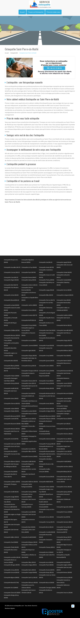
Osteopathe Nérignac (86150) (29, 542)
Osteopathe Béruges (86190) (12, 565)
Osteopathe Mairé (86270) (11, 285)
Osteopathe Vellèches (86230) (29, 482)
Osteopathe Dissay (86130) (28, 366)
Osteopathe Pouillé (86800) (64, 461)
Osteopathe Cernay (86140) (11, 570)
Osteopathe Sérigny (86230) (29, 355)
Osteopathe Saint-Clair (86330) (47, 330)
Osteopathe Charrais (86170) (29, 381)
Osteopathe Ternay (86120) (64, 527)
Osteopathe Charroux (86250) (12, 403)
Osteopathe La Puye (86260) (29, 267)
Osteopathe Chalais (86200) (11, 411)
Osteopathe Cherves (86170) (47, 300)
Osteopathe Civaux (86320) (46, 381)
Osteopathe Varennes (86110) (65, 522)
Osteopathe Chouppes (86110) (29, 371)
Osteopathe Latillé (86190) (28, 461)
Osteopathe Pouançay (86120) (47, 444)
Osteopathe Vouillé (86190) (11, 388)
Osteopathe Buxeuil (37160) (11, 582)
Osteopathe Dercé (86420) (46, 552)
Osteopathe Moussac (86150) (12, 335)
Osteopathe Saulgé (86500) (11, 497)
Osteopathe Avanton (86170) (29, 315)
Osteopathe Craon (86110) (11, 277)
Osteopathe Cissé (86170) (28, 449)
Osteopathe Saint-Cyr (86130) (29, 577)
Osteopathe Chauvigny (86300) (47, 587)
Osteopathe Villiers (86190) (28, 451)
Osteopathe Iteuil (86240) (63, 562)
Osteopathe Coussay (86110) (12, 272)
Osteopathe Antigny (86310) (28, 565)
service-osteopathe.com (16, 605)
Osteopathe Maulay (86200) (46, 388)
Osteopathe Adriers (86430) (46, 487)
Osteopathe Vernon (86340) (64, 290)
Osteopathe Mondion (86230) (47, 451)
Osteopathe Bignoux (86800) (11, 577)
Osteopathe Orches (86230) (64, 487)
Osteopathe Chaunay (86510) (47, 547)
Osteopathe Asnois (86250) (46, 403)
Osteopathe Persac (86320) (64, 439)
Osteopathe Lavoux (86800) (28, 340)
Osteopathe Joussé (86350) (64, 398)
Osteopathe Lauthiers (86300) (12, 482)
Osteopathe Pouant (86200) (46, 345)
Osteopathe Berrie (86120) (46, 527)
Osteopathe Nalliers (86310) (11, 537)
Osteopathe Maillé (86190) (46, 482)
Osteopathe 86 (14, 53)
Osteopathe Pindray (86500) (46, 280)
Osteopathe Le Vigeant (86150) (65, 295)
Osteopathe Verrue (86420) (46, 517)
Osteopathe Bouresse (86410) (47, 416)
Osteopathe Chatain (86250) (64, 272)
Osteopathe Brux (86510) (10, 451)
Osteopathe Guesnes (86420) (29, 456)
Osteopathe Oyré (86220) (63, 424)
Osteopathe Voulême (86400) (64, 315)
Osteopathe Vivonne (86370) (46, 570)
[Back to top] (74, 612)
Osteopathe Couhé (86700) (11, 418)
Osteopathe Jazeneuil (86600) (29, 345)
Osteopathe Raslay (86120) (46, 572)
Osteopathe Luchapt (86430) (11, 305)
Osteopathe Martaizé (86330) (12, 429)
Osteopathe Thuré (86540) (64, 355)
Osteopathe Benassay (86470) (12, 416)
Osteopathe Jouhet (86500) (11, 408)
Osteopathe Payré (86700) (28, 272)
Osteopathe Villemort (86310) (12, 461)
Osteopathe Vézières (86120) (64, 434)
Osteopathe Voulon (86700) (46, 267)
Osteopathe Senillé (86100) (11, 492)
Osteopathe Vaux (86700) (63, 517)
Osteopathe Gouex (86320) (28, 418)
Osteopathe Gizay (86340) (64, 300)
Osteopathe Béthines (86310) (64, 350)
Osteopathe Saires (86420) (11, 398)
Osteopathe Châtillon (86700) (11, 330)
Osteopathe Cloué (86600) (11, 542)
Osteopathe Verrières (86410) (65, 466)
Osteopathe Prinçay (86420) (28, 325)
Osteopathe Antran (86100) (11, 295)
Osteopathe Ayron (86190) (46, 562)
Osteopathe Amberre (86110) (29, 285)
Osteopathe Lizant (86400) (28, 512)
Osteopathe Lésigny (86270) (64, 340)
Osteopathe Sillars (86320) (28, 562)
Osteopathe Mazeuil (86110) (11, 300)
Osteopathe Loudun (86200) (28, 411)
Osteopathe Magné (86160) (11, 280)
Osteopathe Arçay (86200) (64, 411)
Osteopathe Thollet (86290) (11, 547)
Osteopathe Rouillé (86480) (28, 537)
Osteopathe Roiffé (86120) (28, 320)
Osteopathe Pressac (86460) (64, 512)
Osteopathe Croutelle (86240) (47, 532)
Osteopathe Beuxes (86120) (64, 476)
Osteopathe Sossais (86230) (11, 572)
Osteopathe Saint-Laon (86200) (12, 444)
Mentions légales (10, 608)
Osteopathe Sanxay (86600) (28, 492)
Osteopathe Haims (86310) (28, 570)
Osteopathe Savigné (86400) (29, 572)
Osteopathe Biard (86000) (28, 527)
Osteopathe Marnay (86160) (46, 383)
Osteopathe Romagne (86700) (65, 429)
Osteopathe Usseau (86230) (46, 476)
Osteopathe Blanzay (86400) (11, 366)
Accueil (22, 12)
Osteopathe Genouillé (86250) (65, 330)
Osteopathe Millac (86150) (46, 295)
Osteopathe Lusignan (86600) (64, 345)
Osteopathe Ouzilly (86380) (64, 280)
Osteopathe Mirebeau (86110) (47, 393)
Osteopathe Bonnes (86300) (64, 572)
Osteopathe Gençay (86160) (11, 383)
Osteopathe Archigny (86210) (47, 411)
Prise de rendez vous (53, 12)
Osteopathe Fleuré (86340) (46, 565)
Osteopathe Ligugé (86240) (64, 262)
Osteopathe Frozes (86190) (64, 451)
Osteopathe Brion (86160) (11, 360)
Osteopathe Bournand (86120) (65, 371)
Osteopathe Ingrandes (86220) (65, 507)
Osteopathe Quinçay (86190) (64, 492)
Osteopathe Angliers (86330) (64, 565)
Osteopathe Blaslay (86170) (64, 471)
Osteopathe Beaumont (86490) (12, 424)
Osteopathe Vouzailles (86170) (12, 267)
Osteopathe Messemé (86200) (65, 393)
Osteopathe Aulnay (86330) (28, 280)
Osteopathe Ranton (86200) (46, 408)
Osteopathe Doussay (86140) (64, 577)
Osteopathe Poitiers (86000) (11, 376)
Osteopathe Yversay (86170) (46, 522)
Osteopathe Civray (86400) (46, 355)
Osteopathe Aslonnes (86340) (47, 439)
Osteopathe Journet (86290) (64, 383)
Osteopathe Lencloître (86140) (12, 557)
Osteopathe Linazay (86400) (46, 371)
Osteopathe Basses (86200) (46, 582)
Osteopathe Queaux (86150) (46, 360)
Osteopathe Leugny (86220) (46, 290)
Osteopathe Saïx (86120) (45, 262)
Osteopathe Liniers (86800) (46, 366)
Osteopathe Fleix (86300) (10, 471)
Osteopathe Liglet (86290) (28, 350)
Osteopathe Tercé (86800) (11, 587)
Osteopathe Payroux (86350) (64, 418)
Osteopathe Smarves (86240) (64, 592)
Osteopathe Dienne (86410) (28, 277)
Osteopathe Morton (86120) (64, 325)
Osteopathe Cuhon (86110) (28, 383)
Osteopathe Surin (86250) (28, 393)
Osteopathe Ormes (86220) (28, 310)
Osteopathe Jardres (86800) (29, 305)
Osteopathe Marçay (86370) (64, 537)
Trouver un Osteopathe (35, 12)
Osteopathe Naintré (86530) (64, 360)
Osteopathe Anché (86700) (11, 439)
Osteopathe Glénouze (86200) (29, 582)
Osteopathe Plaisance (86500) (47, 418)
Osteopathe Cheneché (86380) (12, 592)
